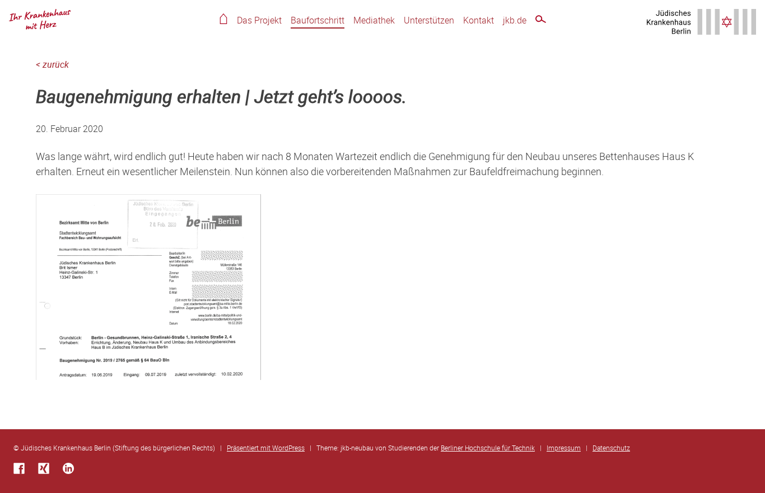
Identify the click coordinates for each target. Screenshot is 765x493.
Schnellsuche (540, 21)
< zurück (52, 64)
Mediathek (374, 20)
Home (223, 18)
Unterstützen (429, 20)
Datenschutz (611, 447)
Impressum (564, 447)
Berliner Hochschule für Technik (488, 447)
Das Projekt (259, 20)
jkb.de (514, 20)
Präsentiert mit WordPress (266, 447)
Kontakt (478, 20)
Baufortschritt (317, 20)
